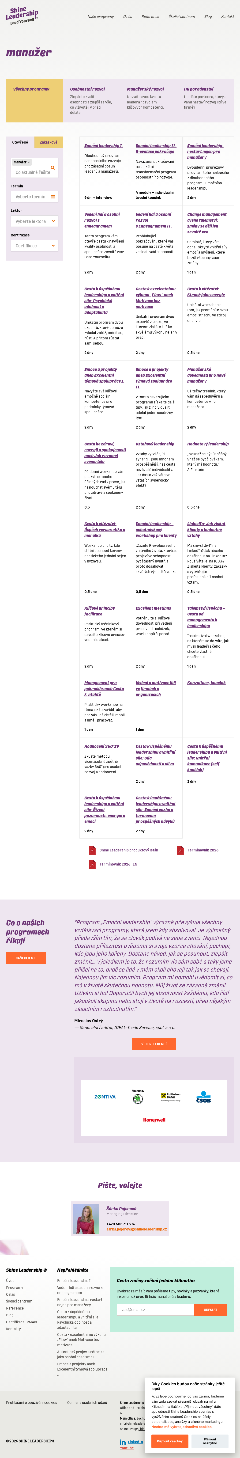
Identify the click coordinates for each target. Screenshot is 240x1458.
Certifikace (20, 235)
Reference (150, 16)
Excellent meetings (153, 608)
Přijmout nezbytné (210, 1441)
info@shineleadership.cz (137, 1423)
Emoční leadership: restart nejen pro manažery (205, 151)
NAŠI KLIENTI (26, 958)
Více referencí (154, 1044)
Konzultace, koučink (206, 682)
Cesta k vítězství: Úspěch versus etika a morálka (104, 529)
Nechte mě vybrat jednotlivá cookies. (182, 1427)
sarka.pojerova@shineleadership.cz (136, 1229)
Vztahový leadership (155, 443)
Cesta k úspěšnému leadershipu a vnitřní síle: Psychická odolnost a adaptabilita (104, 300)
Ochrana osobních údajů (87, 1402)
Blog (208, 16)
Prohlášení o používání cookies (31, 1402)
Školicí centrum (182, 16)
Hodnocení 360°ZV (101, 746)
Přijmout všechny (170, 1441)
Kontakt (227, 16)
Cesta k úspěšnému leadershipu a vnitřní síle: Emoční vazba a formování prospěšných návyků (155, 809)
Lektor (16, 210)
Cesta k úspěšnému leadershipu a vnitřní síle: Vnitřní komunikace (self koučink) (207, 758)
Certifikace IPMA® (21, 1322)
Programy (14, 1287)
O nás (127, 16)
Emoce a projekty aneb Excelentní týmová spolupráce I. (104, 375)
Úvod (10, 1280)
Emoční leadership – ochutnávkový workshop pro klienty (156, 529)
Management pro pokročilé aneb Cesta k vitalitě (104, 688)
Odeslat (210, 1310)
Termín (17, 186)
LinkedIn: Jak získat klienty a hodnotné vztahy (206, 529)
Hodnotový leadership (208, 443)
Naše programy (100, 16)
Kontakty (13, 1329)
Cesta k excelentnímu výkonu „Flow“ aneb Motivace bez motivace (81, 1339)
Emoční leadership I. (103, 145)
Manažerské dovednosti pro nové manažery (206, 375)
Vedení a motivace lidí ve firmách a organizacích (156, 688)
